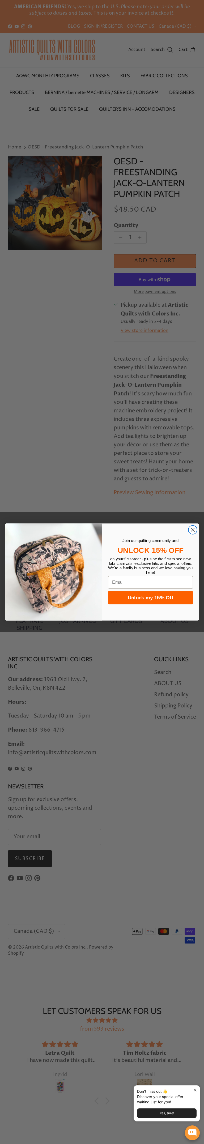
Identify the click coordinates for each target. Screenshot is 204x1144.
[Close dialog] (192, 530)
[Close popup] (195, 1090)
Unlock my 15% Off (150, 597)
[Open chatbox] (192, 1132)
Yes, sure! (167, 1113)
